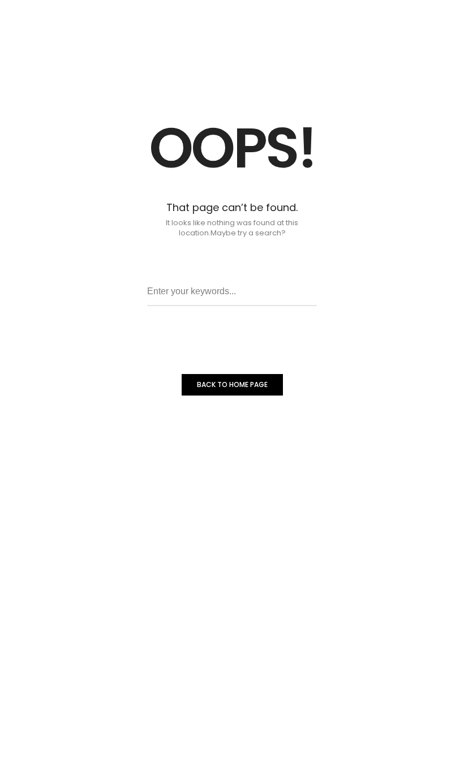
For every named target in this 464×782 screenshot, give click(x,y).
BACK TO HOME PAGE (232, 384)
